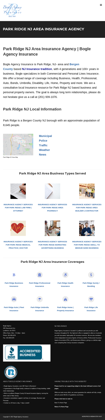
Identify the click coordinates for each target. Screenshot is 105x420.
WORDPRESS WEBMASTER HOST (92, 416)
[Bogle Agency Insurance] (12, 10)
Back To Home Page (61, 402)
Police (43, 140)
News (42, 154)
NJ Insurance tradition (37, 69)
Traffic (43, 145)
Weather (44, 150)
